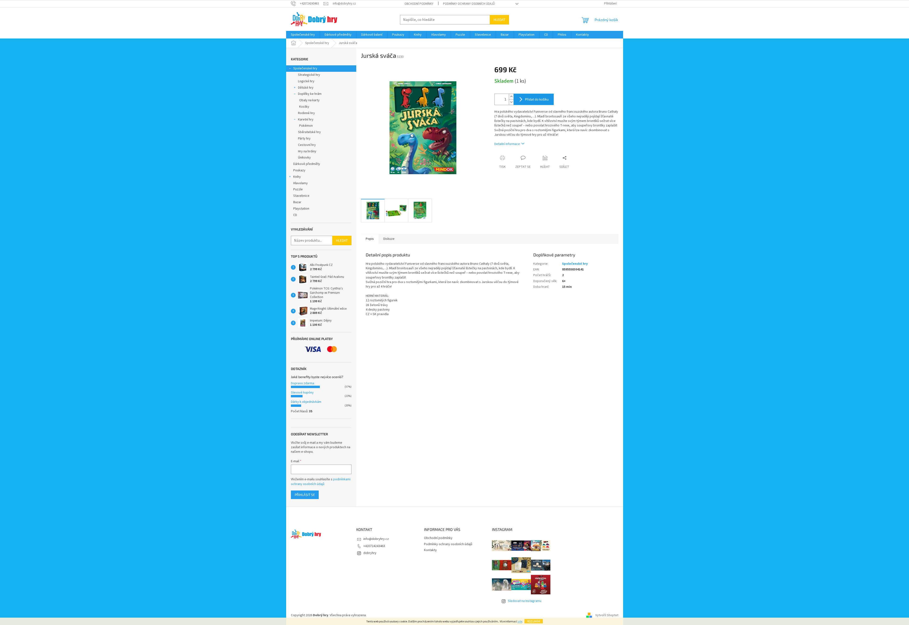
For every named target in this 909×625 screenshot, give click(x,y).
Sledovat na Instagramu (524, 601)
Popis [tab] (370, 238)
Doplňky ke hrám (310, 93)
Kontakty (430, 550)
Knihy (297, 176)
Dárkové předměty (306, 164)
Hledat (499, 20)
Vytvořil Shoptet (606, 615)
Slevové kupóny (302, 392)
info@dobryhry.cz (376, 539)
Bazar (297, 202)
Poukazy (299, 170)
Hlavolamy (300, 183)
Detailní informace (507, 144)
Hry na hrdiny (307, 151)
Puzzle (298, 189)
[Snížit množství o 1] (511, 102)
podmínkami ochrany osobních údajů (321, 481)
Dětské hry (305, 87)
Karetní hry (305, 119)
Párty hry (304, 138)
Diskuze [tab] (388, 238)
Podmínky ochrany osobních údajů (469, 4)
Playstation (301, 208)
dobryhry (369, 553)
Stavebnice (301, 195)
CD (295, 215)
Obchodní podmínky (418, 4)
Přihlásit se (305, 495)
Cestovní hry (307, 145)
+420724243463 (374, 546)
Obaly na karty (309, 100)
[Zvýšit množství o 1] (511, 96)
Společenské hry (305, 68)
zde (520, 622)
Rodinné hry (306, 113)
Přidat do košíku (537, 99)
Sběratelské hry (309, 132)
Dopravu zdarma (302, 383)
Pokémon (306, 125)
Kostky (304, 106)
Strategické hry (309, 74)
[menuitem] (303, 34)
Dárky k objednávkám (306, 401)
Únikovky (304, 157)
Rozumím (533, 621)
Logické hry (306, 81)
